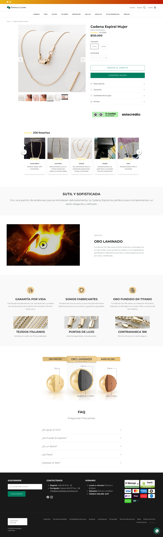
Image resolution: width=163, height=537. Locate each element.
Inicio (9, 21)
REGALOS (127, 14)
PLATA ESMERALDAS (112, 14)
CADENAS (36, 14)
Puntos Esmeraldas (60, 519)
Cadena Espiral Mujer (20, 21)
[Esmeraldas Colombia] (16, 7)
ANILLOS (88, 14)
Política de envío (149, 519)
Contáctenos (102, 519)
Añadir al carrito (117, 68)
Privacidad (113, 519)
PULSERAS (64, 14)
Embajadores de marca (77, 519)
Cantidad (94, 53)
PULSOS (54, 14)
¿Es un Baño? (49, 446)
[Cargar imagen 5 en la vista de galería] (52, 58)
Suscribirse (17, 494)
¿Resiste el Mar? (51, 462)
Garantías (46, 519)
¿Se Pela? (47, 454)
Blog (139, 519)
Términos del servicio (127, 519)
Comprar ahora (117, 75)
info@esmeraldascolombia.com (64, 491)
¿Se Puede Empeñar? (54, 438)
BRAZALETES (76, 14)
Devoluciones (141, 522)
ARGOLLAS (98, 14)
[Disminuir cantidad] (93, 58)
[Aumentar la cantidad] (106, 58)
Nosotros (92, 519)
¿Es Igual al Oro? (51, 429)
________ (152, 522)
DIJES (45, 14)
